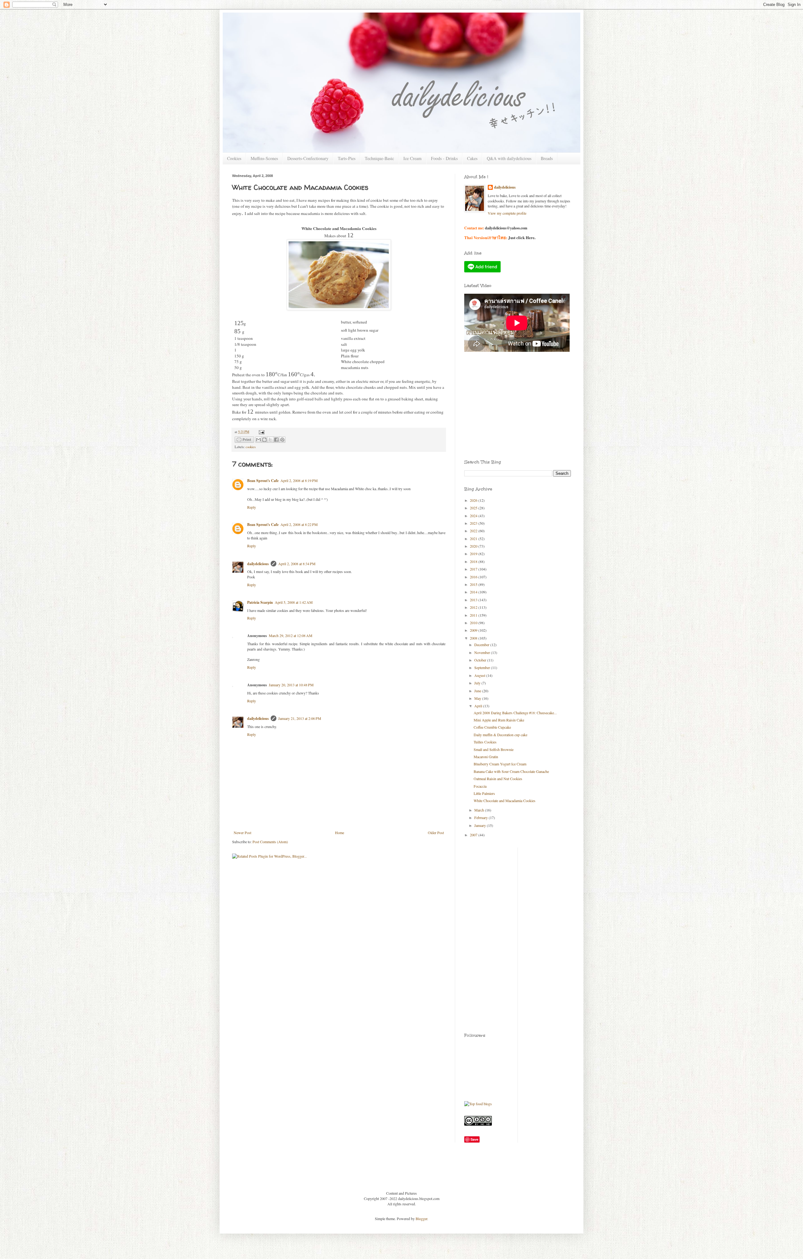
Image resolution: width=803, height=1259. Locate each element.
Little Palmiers (484, 793)
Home (339, 832)
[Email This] (258, 440)
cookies (251, 447)
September (482, 667)
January (480, 825)
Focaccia (480, 786)
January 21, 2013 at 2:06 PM (299, 718)
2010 (474, 622)
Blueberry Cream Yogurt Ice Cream (500, 763)
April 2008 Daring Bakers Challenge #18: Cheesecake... (515, 712)
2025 (474, 507)
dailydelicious (258, 563)
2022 (474, 530)
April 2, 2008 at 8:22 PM (299, 524)
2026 (474, 500)
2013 (474, 599)
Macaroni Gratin (486, 756)
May (478, 698)
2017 (474, 568)
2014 (474, 591)
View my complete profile (507, 213)
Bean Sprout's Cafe (263, 480)
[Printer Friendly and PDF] (244, 440)
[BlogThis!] (264, 440)
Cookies (234, 158)
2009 (474, 630)
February (481, 817)
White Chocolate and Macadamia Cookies (504, 800)
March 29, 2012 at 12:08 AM (290, 635)
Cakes (472, 158)
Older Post (436, 832)
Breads (547, 158)
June (478, 690)
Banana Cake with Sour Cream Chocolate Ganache (511, 771)
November (482, 652)
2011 (474, 615)
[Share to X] (270, 440)
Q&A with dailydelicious (509, 158)
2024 (474, 515)
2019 (474, 553)
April (478, 705)
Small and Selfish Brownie (493, 749)
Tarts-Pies (346, 158)
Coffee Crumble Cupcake (492, 727)
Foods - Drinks (444, 158)
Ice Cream (412, 158)
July (477, 682)
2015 (474, 584)
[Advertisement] (492, 386)
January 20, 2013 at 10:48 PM (291, 684)
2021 (474, 538)
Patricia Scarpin (260, 602)
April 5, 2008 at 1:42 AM (294, 602)
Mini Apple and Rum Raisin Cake (499, 719)
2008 (474, 637)
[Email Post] (260, 432)
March (479, 809)
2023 (474, 523)
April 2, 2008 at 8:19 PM (299, 480)
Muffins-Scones (264, 158)
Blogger (421, 1218)
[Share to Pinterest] (282, 440)
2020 (474, 546)
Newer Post (242, 832)
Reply (251, 507)
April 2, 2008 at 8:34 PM (297, 563)
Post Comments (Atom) (270, 841)
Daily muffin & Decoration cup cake (500, 734)
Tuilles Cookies (485, 741)
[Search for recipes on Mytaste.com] (478, 1103)
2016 (474, 576)
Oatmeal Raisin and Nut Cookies (498, 778)
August (480, 675)
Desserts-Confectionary (307, 158)
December (482, 644)
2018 (474, 561)
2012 (474, 607)
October (480, 659)
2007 (474, 834)
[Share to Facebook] (276, 440)
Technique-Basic (379, 158)
